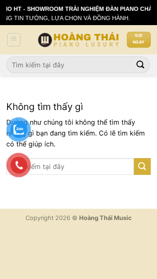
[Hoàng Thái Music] (79, 39)
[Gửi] (140, 64)
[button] (14, 39)
